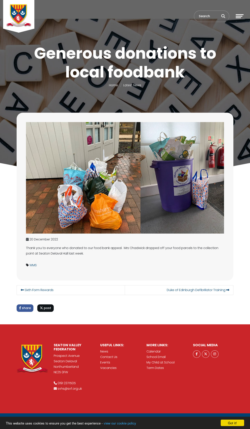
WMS (33, 265)
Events (105, 362)
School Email (156, 357)
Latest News (132, 85)
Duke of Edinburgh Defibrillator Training (196, 290)
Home (113, 85)
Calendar (153, 351)
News (104, 351)
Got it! (232, 422)
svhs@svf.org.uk (70, 388)
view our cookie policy (120, 423)
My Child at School (160, 362)
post (47, 308)
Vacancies (108, 368)
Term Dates (155, 368)
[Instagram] (214, 354)
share (26, 308)
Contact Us (108, 357)
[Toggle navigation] (240, 16)
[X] (205, 354)
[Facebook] (196, 354)
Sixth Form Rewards (39, 290)
